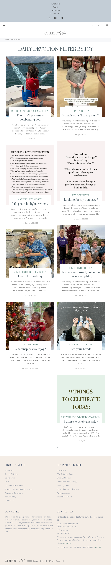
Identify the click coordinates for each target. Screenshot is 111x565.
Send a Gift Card (11, 474)
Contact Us (9, 500)
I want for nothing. (30, 276)
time (35, 344)
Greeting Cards (63, 485)
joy (46, 111)
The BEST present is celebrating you (30, 117)
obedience (83, 195)
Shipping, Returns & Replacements (19, 489)
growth (66, 417)
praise (88, 344)
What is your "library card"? (80, 115)
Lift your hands (81, 349)
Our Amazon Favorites (14, 485)
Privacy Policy (10, 497)
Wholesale (55, 4)
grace (37, 272)
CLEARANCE (55, 13)
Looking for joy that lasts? (81, 200)
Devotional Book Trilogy (67, 481)
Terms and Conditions (14, 493)
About (55, 7)
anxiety (22, 199)
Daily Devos (10, 478)
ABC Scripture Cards (65, 474)
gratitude (78, 111)
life (29, 344)
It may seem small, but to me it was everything (81, 274)
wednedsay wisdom (88, 417)
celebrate (37, 111)
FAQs (7, 481)
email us (67, 543)
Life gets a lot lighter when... (30, 204)
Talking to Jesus (63, 493)
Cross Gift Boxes (64, 478)
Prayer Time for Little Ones (68, 489)
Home (7, 39)
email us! (97, 547)
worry (37, 199)
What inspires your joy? (30, 349)
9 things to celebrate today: (81, 422)
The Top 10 (61, 470)
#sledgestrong (20, 111)
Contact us (55, 10)
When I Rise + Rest (64, 497)
